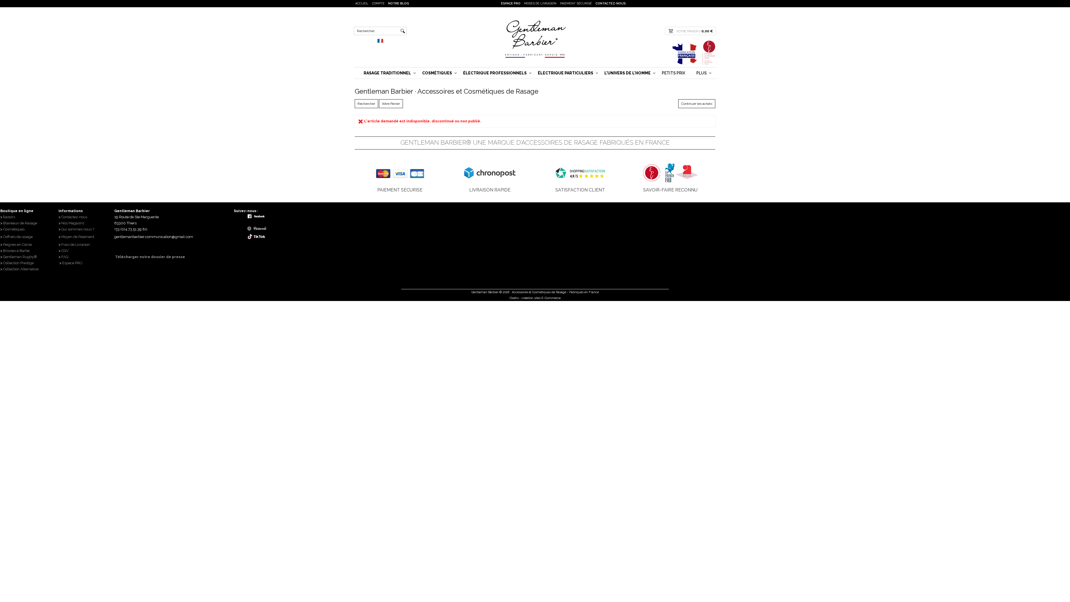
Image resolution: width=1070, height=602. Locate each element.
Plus (701, 73)
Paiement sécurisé (576, 3)
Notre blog (398, 3)
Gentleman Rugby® (20, 257)
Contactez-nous (610, 3)
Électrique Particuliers (565, 73)
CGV (65, 251)
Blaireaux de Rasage (20, 223)
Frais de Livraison (75, 244)
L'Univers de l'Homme (627, 73)
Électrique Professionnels (495, 73)
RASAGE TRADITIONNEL (387, 73)
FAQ (64, 257)
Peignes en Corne (17, 244)
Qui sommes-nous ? (78, 229)
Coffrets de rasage (18, 237)
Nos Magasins (72, 223)
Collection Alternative (20, 269)
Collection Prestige (18, 263)
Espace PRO (511, 3)
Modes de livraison (540, 3)
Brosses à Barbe (16, 251)
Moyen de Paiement (77, 237)
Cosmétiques (437, 73)
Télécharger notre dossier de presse (149, 257)
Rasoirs (9, 217)
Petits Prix (673, 73)
